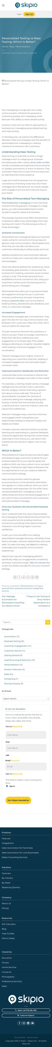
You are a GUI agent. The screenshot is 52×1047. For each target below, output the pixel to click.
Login (19, 14)
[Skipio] (26, 5)
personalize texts (21, 588)
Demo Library (8, 938)
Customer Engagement (15, 646)
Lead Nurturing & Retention (17, 660)
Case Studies (8, 933)
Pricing (5, 908)
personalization (8, 588)
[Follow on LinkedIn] (28, 1023)
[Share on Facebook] (19, 577)
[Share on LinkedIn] (37, 577)
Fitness (5, 962)
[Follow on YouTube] (33, 1023)
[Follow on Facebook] (19, 1023)
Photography (8, 977)
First (8, 742)
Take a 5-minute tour (40, 563)
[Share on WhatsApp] (15, 577)
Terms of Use (32, 1037)
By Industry (7, 878)
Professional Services (12, 981)
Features (6, 838)
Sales (6, 674)
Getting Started (11, 655)
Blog (11, 46)
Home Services (9, 967)
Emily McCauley (30, 53)
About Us (6, 903)
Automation (10, 636)
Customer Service (12, 651)
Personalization (22, 46)
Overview (6, 873)
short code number (40, 162)
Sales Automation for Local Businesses (20, 853)
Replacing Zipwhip (11, 887)
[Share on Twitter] (24, 577)
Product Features (12, 669)
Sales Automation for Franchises (17, 848)
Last (7, 755)
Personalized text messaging (16, 203)
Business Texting (12, 641)
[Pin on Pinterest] (33, 577)
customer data (17, 301)
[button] (3, 5)
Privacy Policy (20, 1037)
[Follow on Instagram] (24, 1023)
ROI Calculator (9, 924)
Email (12, 760)
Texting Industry (12, 683)
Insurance (6, 972)
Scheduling (9, 679)
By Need (6, 883)
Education (7, 958)
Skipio (33, 544)
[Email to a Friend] (28, 577)
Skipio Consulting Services (14, 857)
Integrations (8, 843)
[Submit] (47, 622)
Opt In (12, 786)
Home (5, 46)
